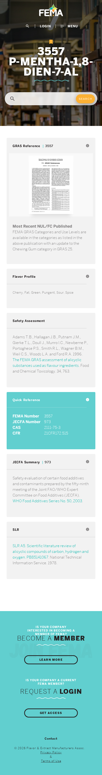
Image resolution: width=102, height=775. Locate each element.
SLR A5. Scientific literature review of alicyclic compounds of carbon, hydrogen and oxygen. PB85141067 (50, 551)
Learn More (51, 659)
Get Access (51, 713)
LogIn (45, 26)
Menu (72, 26)
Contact (51, 739)
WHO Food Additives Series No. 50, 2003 (47, 500)
